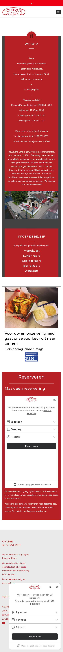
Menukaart (32, 250)
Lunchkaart (31, 255)
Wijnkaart (31, 271)
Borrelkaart (31, 265)
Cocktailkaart (31, 261)
